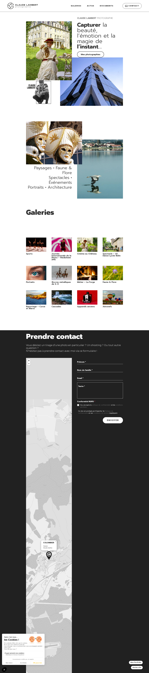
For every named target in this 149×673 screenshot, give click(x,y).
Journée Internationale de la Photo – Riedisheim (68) (61, 256)
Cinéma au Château (87, 253)
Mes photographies (90, 54)
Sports (29, 253)
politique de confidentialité (101, 405)
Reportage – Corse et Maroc (35, 307)
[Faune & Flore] (113, 273)
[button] (49, 555)
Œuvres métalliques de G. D (61, 283)
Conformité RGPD (86, 402)
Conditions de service (101, 413)
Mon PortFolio (135, 662)
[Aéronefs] (113, 297)
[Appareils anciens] (87, 297)
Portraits (30, 282)
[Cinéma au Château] (87, 245)
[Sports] (36, 245)
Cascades (56, 306)
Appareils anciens (86, 306)
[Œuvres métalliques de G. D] (62, 273)
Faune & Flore (109, 282)
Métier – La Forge (86, 282)
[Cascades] (62, 297)
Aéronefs (107, 306)
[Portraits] (36, 273)
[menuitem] (76, 6)
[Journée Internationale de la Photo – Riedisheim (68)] (62, 245)
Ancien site (136, 667)
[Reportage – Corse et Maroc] (36, 297)
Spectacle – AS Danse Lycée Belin (112, 254)
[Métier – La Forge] (87, 273)
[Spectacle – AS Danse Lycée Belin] (113, 245)
